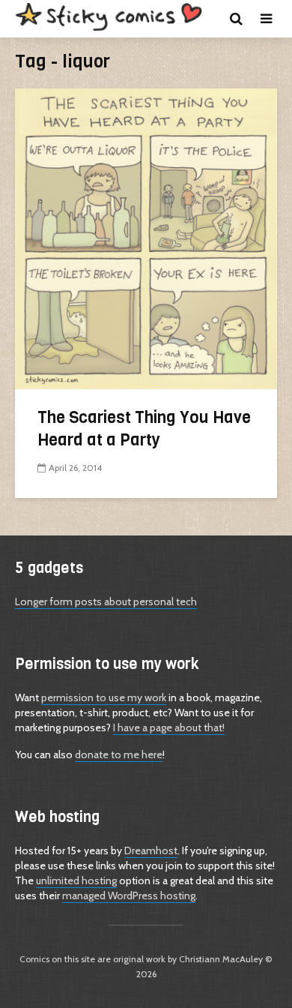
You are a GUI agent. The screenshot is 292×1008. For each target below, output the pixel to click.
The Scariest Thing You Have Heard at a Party (144, 428)
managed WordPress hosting (128, 895)
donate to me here (118, 754)
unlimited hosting (76, 880)
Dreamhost (150, 850)
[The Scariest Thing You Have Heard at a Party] (146, 237)
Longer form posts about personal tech (106, 601)
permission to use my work (103, 697)
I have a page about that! (169, 727)
